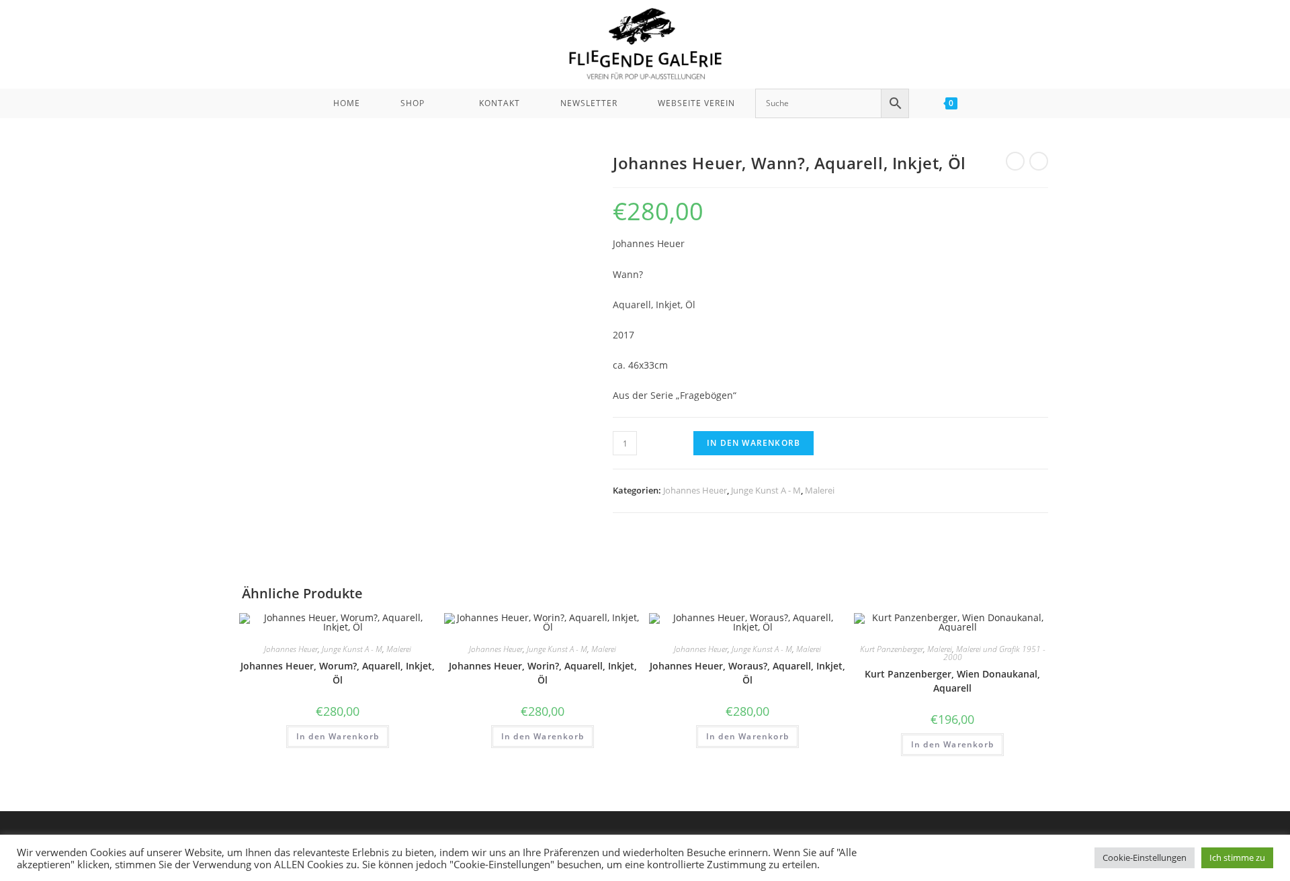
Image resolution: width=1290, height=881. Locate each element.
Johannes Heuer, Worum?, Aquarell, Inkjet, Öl (338, 672)
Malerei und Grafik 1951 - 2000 (994, 653)
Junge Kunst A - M (766, 490)
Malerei (819, 490)
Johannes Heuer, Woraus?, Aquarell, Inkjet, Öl (747, 672)
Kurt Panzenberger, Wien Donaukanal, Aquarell (952, 680)
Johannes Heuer (695, 490)
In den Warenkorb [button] (337, 736)
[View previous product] (1015, 161)
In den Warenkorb (753, 443)
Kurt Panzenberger (891, 649)
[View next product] (1038, 161)
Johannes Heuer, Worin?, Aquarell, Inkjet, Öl (543, 672)
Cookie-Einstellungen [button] (1145, 857)
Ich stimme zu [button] (1237, 857)
